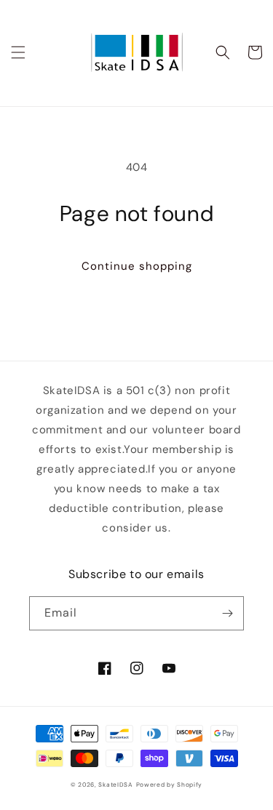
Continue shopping (137, 266)
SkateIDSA (115, 785)
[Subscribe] (227, 613)
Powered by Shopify (169, 785)
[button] (18, 52)
